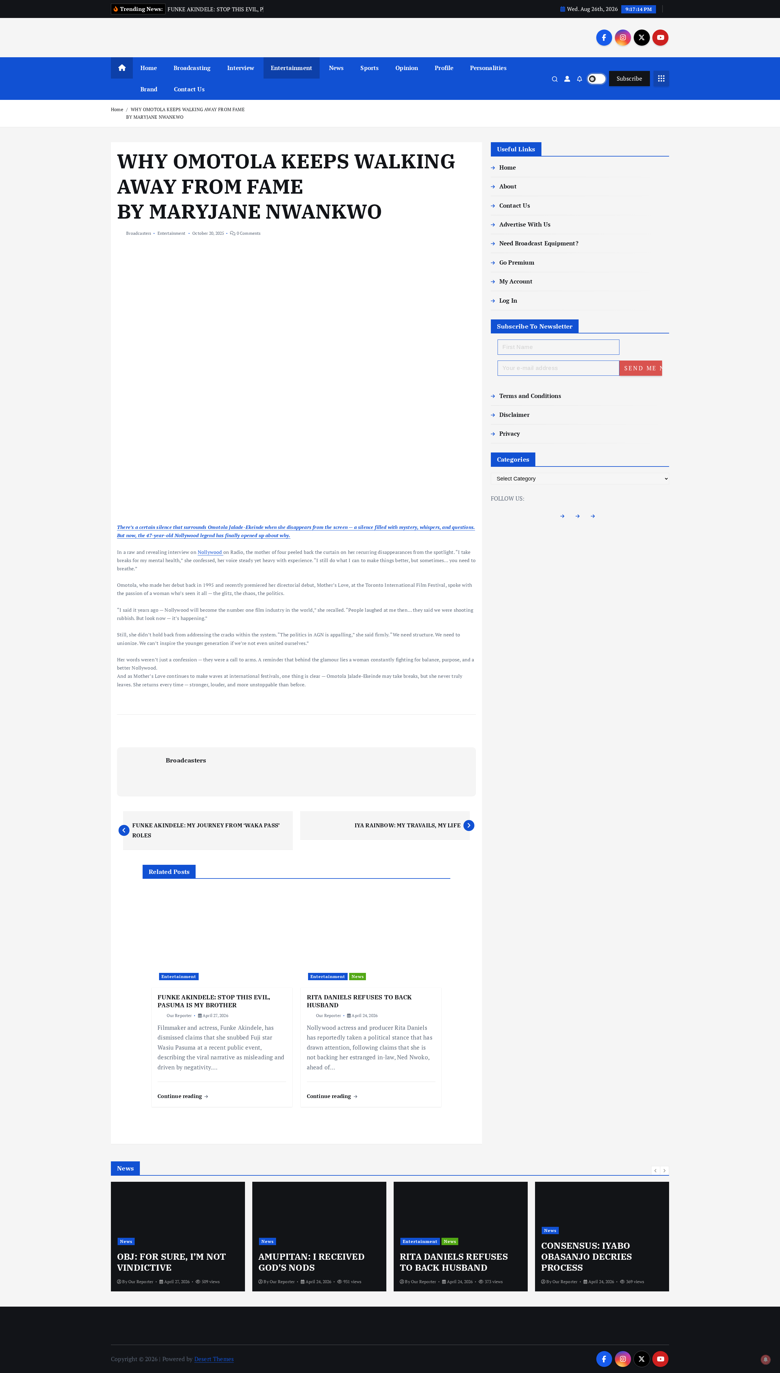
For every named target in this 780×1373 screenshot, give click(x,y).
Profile (444, 68)
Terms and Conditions (530, 396)
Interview (240, 68)
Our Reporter (179, 1015)
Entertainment (292, 68)
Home (148, 68)
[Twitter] (580, 516)
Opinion (406, 68)
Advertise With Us (525, 224)
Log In (508, 300)
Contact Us (189, 89)
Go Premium (516, 262)
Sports (369, 68)
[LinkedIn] (595, 516)
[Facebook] (564, 516)
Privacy (509, 433)
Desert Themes (214, 1359)
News (336, 68)
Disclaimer (514, 414)
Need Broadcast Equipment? (538, 243)
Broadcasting (192, 68)
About (508, 186)
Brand (148, 89)
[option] (178, 1236)
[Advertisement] (296, 478)
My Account (516, 281)
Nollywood (210, 552)
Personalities (488, 68)
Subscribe (629, 78)
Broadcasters (138, 233)
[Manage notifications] (766, 1359)
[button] (655, 1170)
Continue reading (181, 1096)
